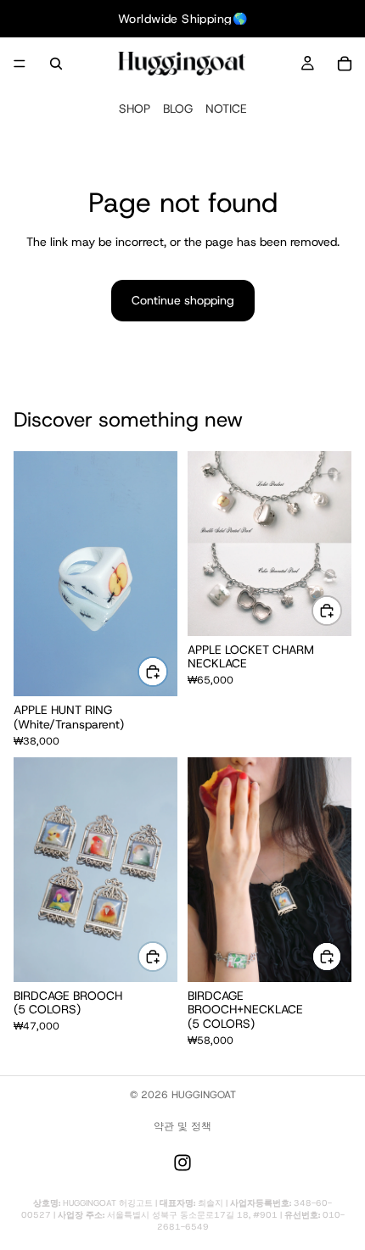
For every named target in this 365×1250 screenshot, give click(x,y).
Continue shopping (183, 300)
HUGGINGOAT (203, 1095)
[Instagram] (182, 1162)
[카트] (344, 63)
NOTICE (226, 108)
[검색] (56, 63)
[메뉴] (19, 63)
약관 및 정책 (182, 1126)
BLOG (178, 108)
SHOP (134, 108)
